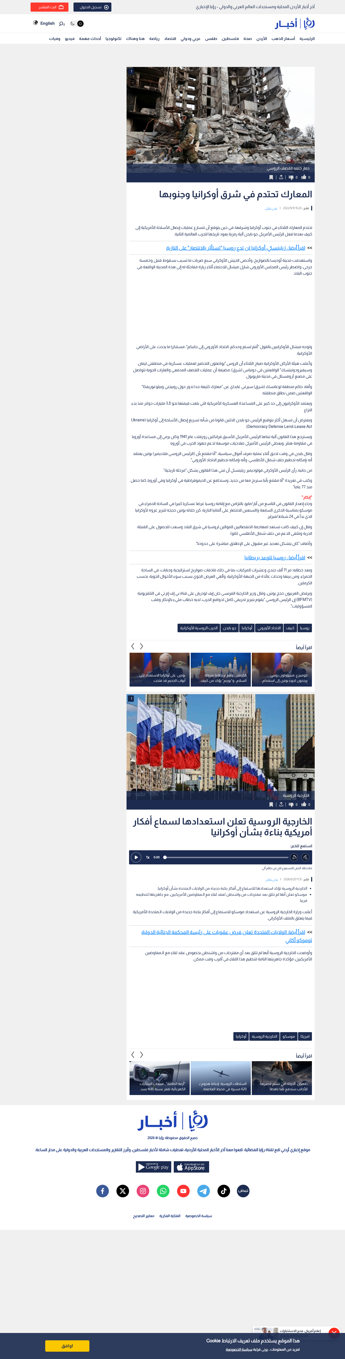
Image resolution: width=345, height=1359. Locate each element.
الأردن (261, 38)
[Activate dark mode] (77, 24)
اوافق (67, 1345)
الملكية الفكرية (169, 1216)
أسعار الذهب (283, 38)
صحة (247, 38)
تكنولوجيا (113, 38)
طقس (211, 38)
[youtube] (183, 1191)
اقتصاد (170, 38)
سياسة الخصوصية (239, 1349)
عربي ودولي (191, 38)
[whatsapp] (163, 1191)
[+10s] (305, 857)
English (47, 23)
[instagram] (143, 1191)
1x (148, 857)
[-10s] (294, 857)
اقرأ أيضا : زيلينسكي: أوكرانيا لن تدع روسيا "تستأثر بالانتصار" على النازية (235, 248)
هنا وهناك (135, 38)
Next (133, 646)
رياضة (154, 38)
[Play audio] (136, 857)
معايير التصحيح (143, 1216)
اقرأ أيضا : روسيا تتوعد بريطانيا (274, 557)
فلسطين (230, 38)
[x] (122, 1191)
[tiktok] (223, 1191)
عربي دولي (271, 208)
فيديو (70, 38)
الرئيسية (307, 38)
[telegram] (203, 1191)
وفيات (54, 38)
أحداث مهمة (90, 38)
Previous (141, 646)
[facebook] (102, 1191)
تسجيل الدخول (91, 7)
